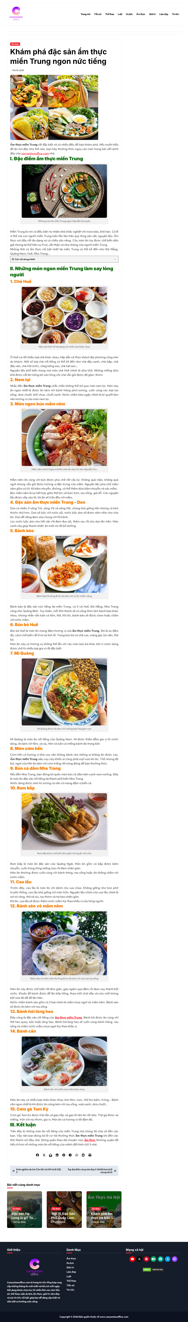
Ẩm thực (140, 14)
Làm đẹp (163, 14)
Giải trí (152, 14)
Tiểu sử (97, 14)
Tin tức (175, 14)
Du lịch (129, 14)
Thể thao (109, 14)
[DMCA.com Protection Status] (153, 1269)
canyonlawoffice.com (35, 153)
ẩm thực (89, 1140)
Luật (120, 14)
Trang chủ (85, 14)
